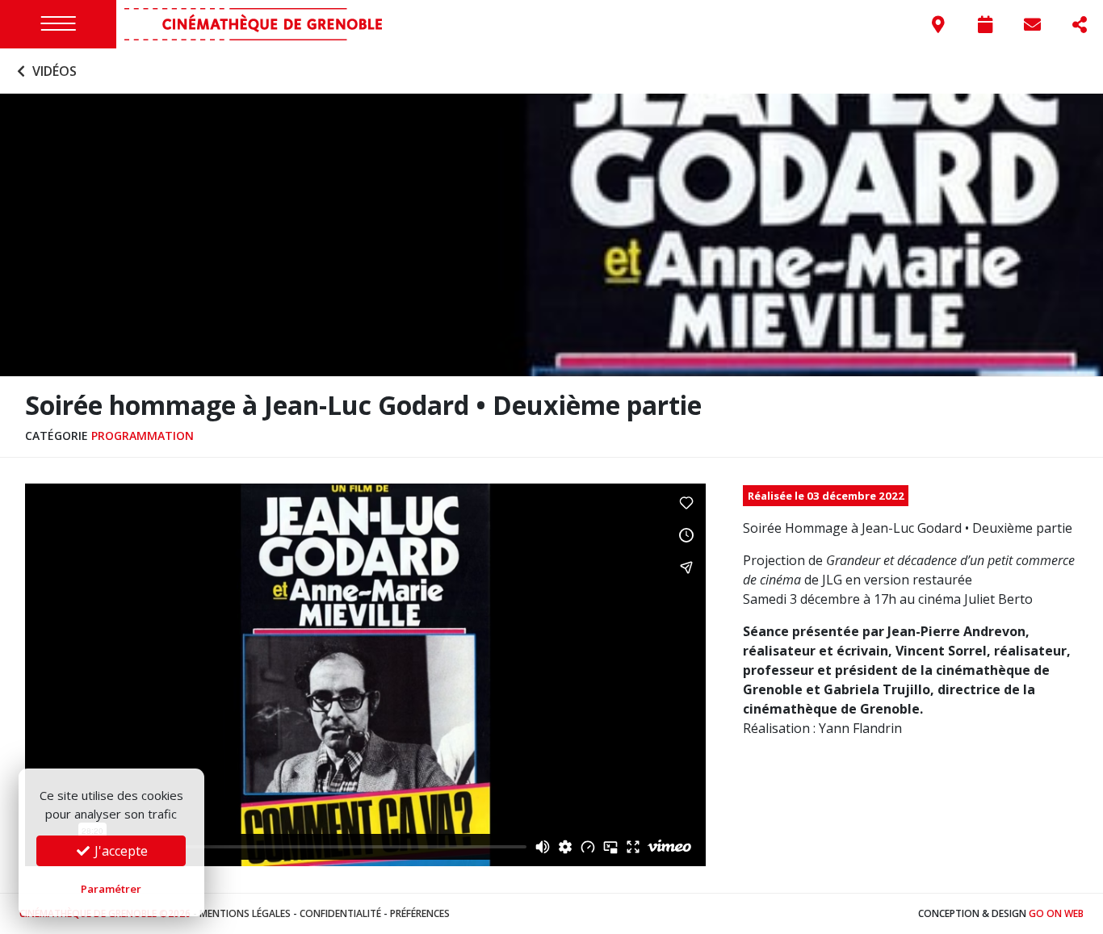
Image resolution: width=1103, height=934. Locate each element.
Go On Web (1056, 913)
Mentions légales (245, 913)
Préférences (420, 913)
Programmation (142, 435)
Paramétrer (111, 889)
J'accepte (119, 851)
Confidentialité (340, 913)
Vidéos (53, 71)
